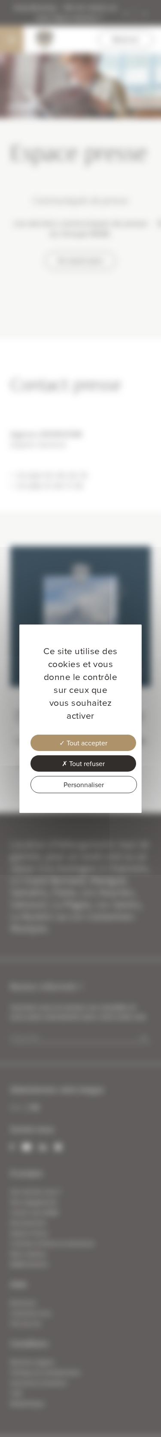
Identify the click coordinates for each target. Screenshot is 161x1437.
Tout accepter (86, 743)
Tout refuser (86, 763)
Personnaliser (84, 784)
